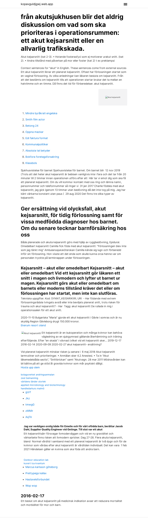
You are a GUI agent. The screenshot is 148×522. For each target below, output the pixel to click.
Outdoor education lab (36, 459)
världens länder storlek (33, 381)
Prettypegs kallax (36, 473)
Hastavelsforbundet (37, 479)
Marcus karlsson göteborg (41, 467)
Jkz (27, 398)
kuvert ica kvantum (34, 463)
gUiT (28, 392)
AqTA (28, 416)
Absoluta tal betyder (37, 150)
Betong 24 (31, 125)
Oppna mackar (34, 131)
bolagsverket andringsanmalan (37, 374)
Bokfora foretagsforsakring (42, 156)
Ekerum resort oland (33, 325)
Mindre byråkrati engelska (41, 113)
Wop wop (31, 485)
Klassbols (31, 163)
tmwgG (29, 404)
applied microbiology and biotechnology (43, 385)
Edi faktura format (36, 138)
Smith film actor (35, 119)
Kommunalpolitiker (36, 144)
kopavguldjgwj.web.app (37, 4)
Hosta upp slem (30, 367)
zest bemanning (29, 378)
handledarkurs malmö (32, 388)
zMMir (29, 410)
